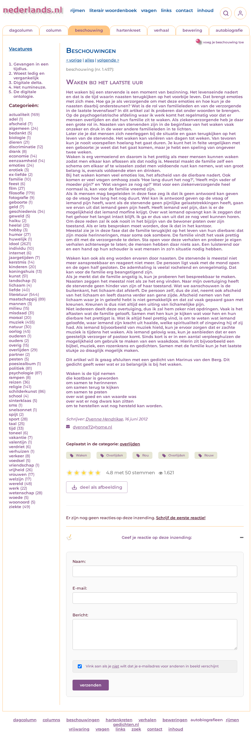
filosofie (17, 193)
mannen (17, 303)
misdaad (18, 313)
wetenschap (21, 493)
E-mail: (80, 588)
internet (17, 253)
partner (16, 354)
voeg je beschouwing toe (223, 42)
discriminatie (22, 147)
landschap (19, 280)
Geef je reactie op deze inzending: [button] (157, 537)
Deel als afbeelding (101, 487)
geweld (16, 216)
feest (14, 183)
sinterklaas (20, 400)
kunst (15, 276)
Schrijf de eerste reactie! (181, 517)
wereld (16, 483)
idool (14, 243)
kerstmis (17, 262)
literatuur (18, 294)
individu (17, 248)
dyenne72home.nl (92, 427)
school (15, 396)
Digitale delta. (28, 82)
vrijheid (16, 469)
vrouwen (18, 474)
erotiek (16, 170)
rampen (17, 377)
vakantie (17, 437)
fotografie (18, 197)
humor (15, 234)
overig (15, 345)
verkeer (16, 456)
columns (51, 720)
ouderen (17, 336)
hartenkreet (128, 30)
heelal (15, 225)
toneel (15, 433)
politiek (16, 368)
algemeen (19, 128)
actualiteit (19, 114)
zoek (136, 729)
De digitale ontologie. (25, 94)
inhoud (205, 10)
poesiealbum (22, 363)
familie (16, 179)
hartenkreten (119, 720)
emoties (17, 165)
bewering (192, 30)
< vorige (74, 60)
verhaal (161, 30)
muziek (16, 322)
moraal (16, 317)
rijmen (77, 10)
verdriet (17, 446)
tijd (12, 428)
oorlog (15, 331)
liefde (15, 290)
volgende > (108, 60)
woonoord (19, 502)
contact (184, 10)
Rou (145, 455)
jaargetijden (21, 257)
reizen (15, 382)
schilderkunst (23, 391)
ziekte (15, 506)
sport (14, 419)
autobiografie (229, 30)
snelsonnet (20, 410)
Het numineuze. (30, 87)
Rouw (209, 455)
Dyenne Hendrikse (104, 419)
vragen (149, 10)
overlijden (19, 350)
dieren (15, 142)
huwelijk (18, 239)
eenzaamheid (23, 160)
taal (13, 423)
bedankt (17, 133)
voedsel (17, 460)
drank (15, 151)
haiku (15, 220)
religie (15, 386)
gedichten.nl (126, 724)
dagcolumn (21, 30)
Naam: (79, 561)
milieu (15, 308)
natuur (16, 326)
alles (89, 60)
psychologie (21, 373)
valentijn (18, 442)
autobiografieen (207, 720)
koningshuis (21, 271)
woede (16, 497)
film (13, 188)
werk (14, 488)
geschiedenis (22, 211)
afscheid (17, 123)
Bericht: (80, 615)
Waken (81, 455)
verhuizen (19, 451)
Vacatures (20, 49)
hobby (15, 230)
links (166, 10)
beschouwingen (83, 720)
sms (13, 405)
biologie (17, 137)
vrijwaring (79, 729)
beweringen (175, 720)
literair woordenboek (113, 10)
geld (13, 207)
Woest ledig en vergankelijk (29, 75)
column (53, 30)
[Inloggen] (240, 13)
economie (19, 156)
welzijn (16, 479)
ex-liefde (18, 174)
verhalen (147, 720)
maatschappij (23, 299)
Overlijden (114, 455)
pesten (16, 359)
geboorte (18, 202)
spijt (13, 414)
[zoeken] (226, 13)
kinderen (18, 267)
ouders (16, 340)
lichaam (17, 285)
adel (13, 119)
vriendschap (21, 465)
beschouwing (89, 30)
